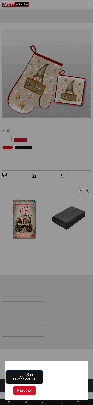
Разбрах (24, 390)
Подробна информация (24, 377)
